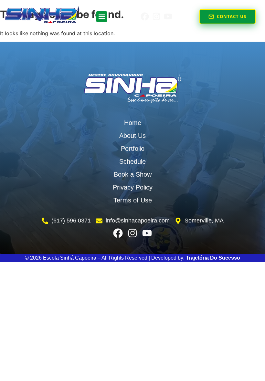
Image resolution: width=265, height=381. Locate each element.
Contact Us (231, 16)
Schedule (132, 161)
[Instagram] (156, 16)
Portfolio (132, 148)
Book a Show (133, 174)
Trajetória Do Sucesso (213, 258)
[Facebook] (145, 16)
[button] (101, 16)
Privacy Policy (133, 187)
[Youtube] (168, 16)
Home (132, 122)
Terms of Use (132, 200)
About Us (132, 135)
